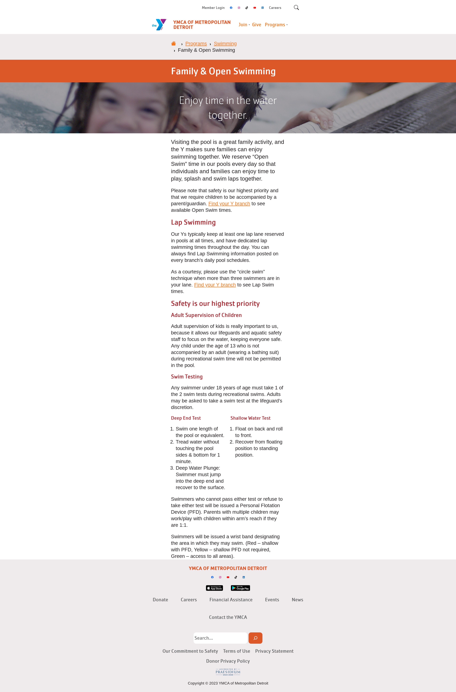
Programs (275, 25)
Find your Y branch (229, 203)
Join (243, 25)
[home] (173, 43)
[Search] (255, 638)
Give (256, 25)
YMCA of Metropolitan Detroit (202, 24)
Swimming (225, 43)
